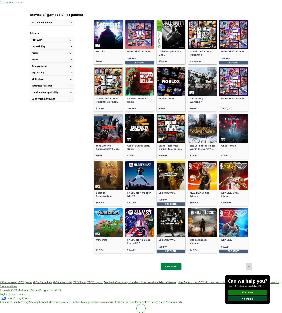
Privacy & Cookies (70, 302)
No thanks (247, 298)
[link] (108, 42)
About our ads (174, 302)
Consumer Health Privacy (14, 302)
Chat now (247, 292)
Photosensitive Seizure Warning (159, 282)
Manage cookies (90, 302)
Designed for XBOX (50, 290)
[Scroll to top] (249, 266)
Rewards (5, 290)
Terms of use (107, 302)
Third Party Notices (139, 302)
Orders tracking (271, 282)
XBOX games (24, 282)
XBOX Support (95, 282)
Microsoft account (214, 282)
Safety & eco (158, 302)
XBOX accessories (62, 282)
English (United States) (12, 294)
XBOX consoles (8, 282)
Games (35, 290)
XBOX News (79, 282)
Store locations (8, 286)
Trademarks (121, 302)
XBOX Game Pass (42, 282)
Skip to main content (11, 2)
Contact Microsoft (49, 302)
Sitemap (34, 302)
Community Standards (128, 282)
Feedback (109, 282)
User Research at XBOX (191, 282)
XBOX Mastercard (20, 290)
